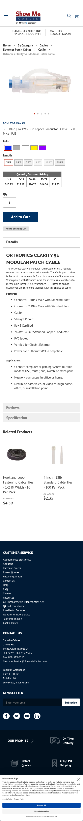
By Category (25, 45)
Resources (8, 597)
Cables (44, 45)
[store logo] (28, 17)
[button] (6, 15)
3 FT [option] (8, 162)
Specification (16, 417)
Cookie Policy (10, 623)
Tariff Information (12, 618)
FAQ (5, 589)
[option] (8, 147)
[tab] (41, 242)
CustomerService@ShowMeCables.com (25, 661)
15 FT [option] (49, 162)
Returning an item (13, 576)
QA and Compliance (14, 606)
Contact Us (9, 580)
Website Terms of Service (16, 614)
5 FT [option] (18, 162)
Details (12, 242)
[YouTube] (27, 716)
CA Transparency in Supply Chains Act (23, 602)
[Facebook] (6, 716)
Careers (7, 593)
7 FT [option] (28, 162)
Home (7, 45)
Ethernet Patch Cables (17, 49)
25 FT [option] (60, 162)
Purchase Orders (12, 568)
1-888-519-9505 (22, 653)
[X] (16, 716)
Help (5, 585)
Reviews (13, 407)
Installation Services (14, 610)
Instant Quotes (11, 572)
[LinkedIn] (37, 716)
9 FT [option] (38, 162)
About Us (8, 564)
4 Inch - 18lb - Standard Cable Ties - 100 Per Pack (58, 482)
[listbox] (34, 148)
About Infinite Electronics (17, 559)
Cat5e (42, 49)
